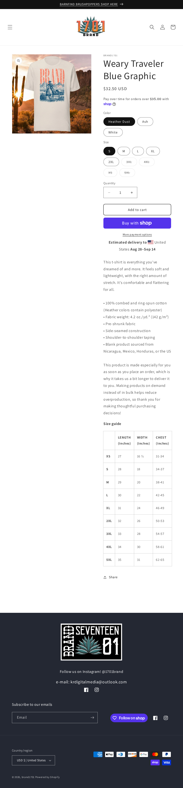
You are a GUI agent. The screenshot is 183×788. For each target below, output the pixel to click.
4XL (149, 162)
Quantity (109, 183)
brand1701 (28, 777)
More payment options (137, 234)
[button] (10, 27)
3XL (131, 162)
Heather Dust (119, 121)
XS (112, 173)
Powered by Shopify (47, 777)
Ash (145, 121)
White (113, 132)
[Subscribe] (92, 717)
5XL (129, 173)
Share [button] (113, 577)
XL (153, 151)
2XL (111, 162)
